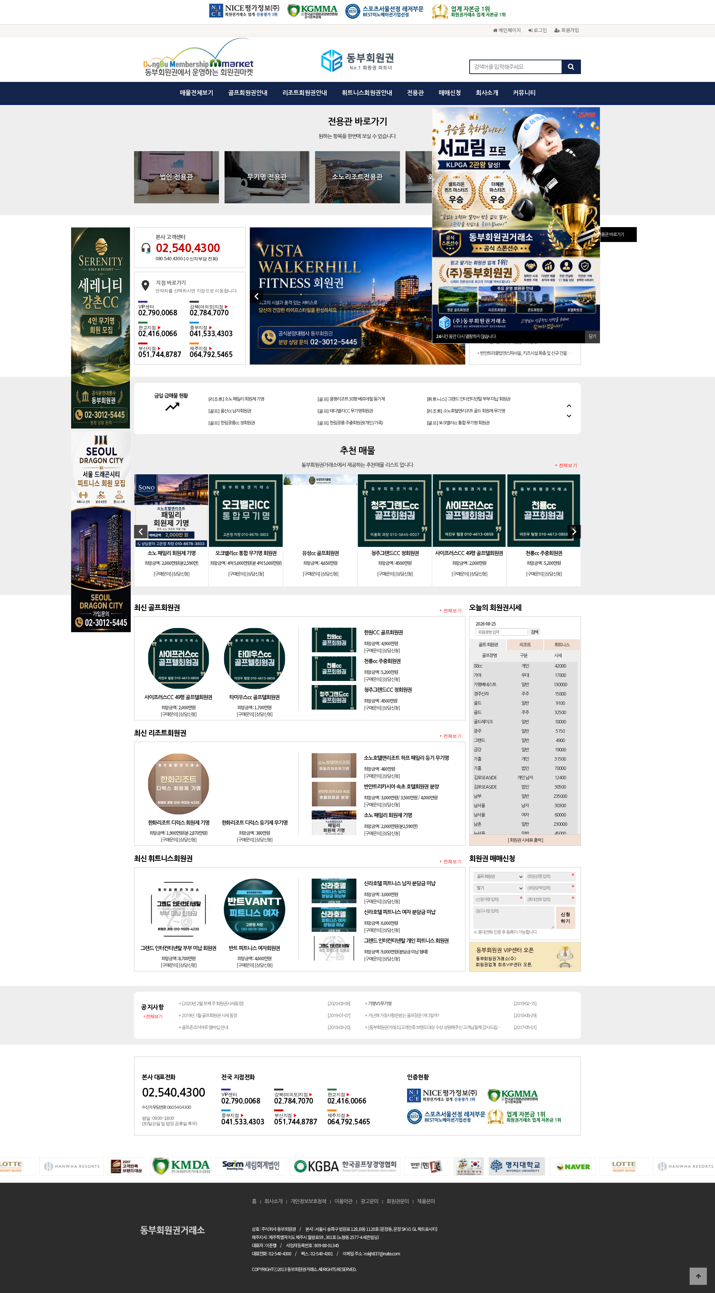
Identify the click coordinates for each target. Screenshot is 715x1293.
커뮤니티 (524, 93)
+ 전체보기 (566, 465)
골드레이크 (483, 722)
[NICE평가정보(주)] (244, 14)
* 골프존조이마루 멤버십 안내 (203, 1027)
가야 (477, 675)
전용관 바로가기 (610, 234)
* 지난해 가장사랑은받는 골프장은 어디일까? (402, 1015)
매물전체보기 (196, 93)
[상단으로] (698, 1276)
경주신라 (481, 694)
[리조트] (466, 399)
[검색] (571, 66)
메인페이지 (509, 30)
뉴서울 (479, 833)
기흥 (477, 759)
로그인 (539, 30)
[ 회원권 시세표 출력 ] (525, 840)
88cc (478, 666)
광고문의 (369, 1201)
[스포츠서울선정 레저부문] (384, 14)
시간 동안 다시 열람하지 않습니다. (466, 336)
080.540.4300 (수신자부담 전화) (187, 258)
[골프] (230, 399)
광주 (477, 731)
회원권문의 (398, 1201)
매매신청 (450, 93)
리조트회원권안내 (304, 93)
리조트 (525, 644)
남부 (477, 796)
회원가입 (569, 30)
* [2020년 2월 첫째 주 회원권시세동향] (211, 1003)
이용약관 (343, 1201)
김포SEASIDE (485, 778)
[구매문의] (162, 574)
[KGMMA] (312, 14)
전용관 (415, 93)
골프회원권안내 (247, 93)
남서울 (479, 805)
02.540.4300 (188, 248)
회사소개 (487, 93)
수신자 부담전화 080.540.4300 (166, 1107)
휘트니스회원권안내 (367, 93)
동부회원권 (357, 61)
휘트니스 (561, 644)
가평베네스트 (485, 684)
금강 (477, 750)
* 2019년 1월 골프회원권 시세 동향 (208, 1015)
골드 (477, 703)
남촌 (477, 824)
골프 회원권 (488, 644)
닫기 (592, 336)
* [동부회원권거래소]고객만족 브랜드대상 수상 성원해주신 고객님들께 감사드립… (433, 1027)
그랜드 (479, 740)
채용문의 (426, 1201)
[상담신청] (180, 574)
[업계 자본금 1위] (469, 14)
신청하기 (566, 918)
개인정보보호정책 (308, 1201)
